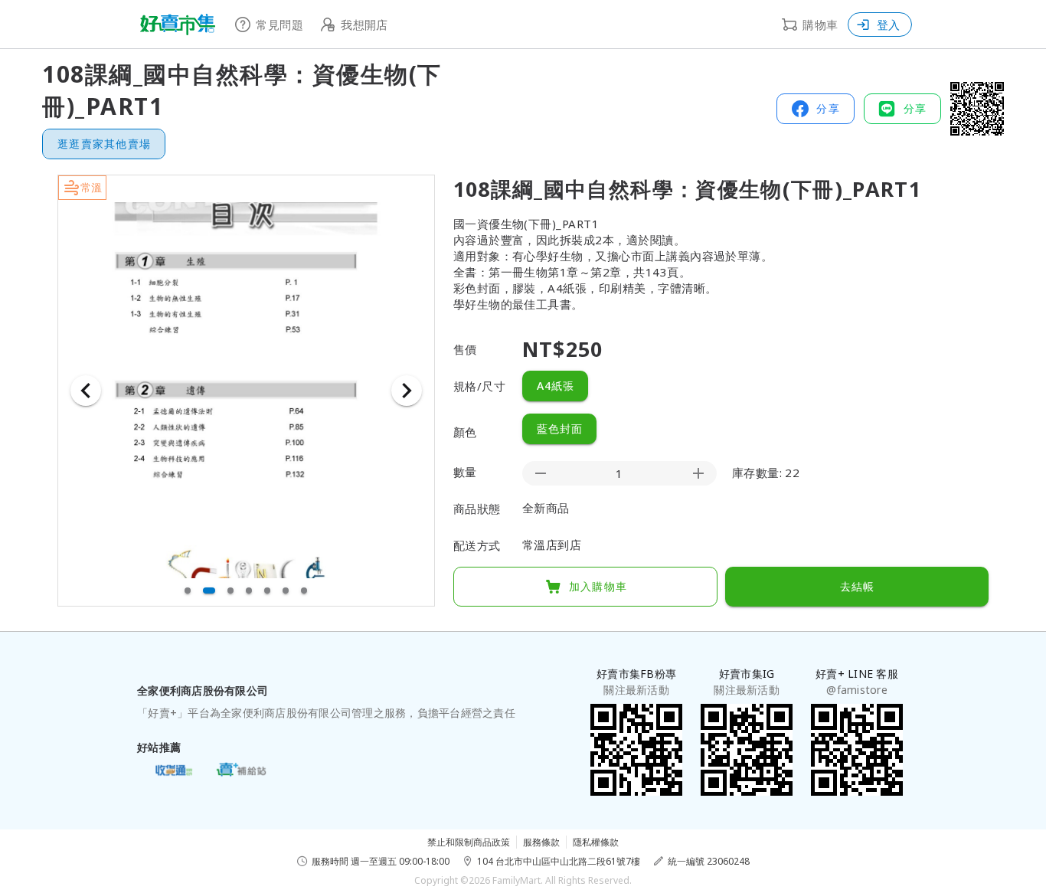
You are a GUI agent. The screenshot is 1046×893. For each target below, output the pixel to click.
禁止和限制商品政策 (468, 842)
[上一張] (85, 390)
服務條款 (541, 842)
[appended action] (698, 473)
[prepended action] (540, 473)
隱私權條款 (596, 842)
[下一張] (406, 390)
